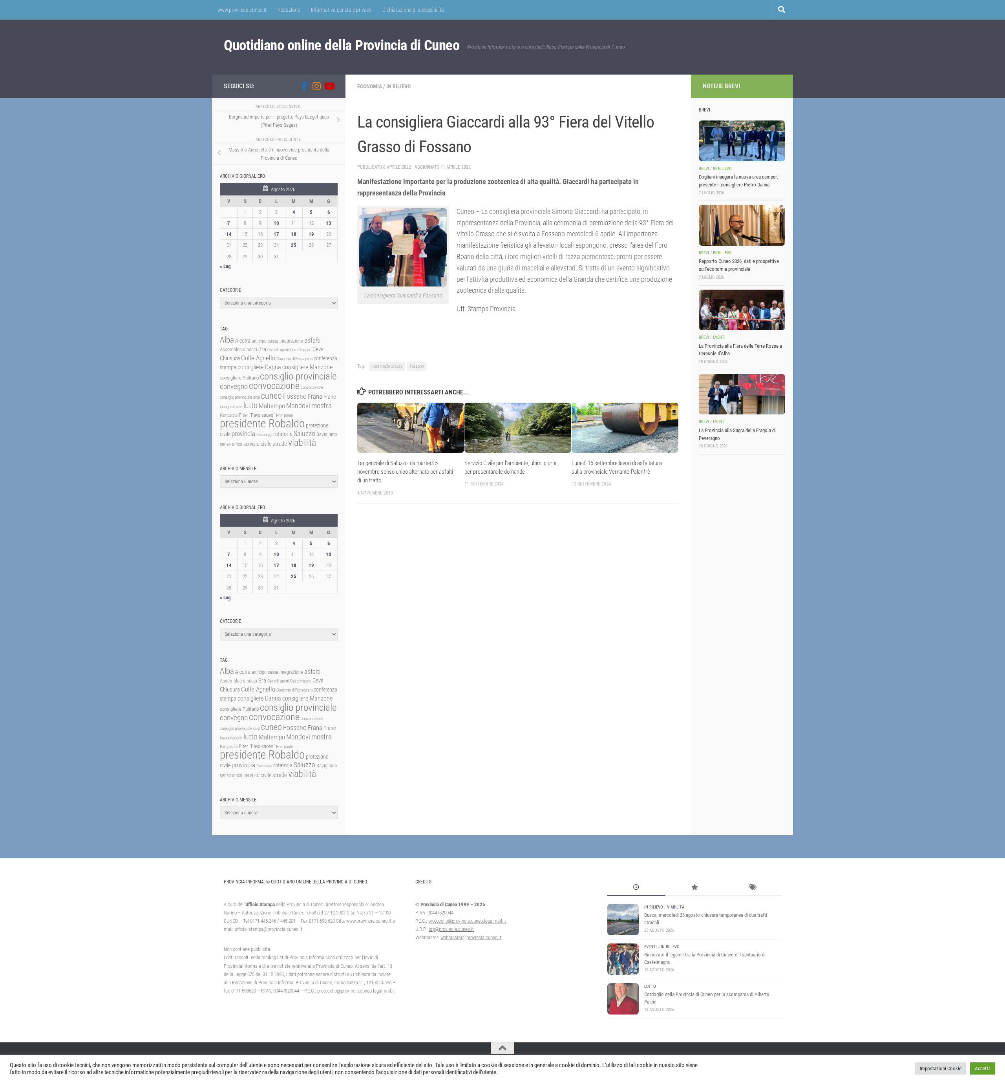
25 (293, 245)
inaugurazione (231, 406)
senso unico (231, 444)
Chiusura (230, 358)
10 (276, 223)
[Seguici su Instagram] (316, 86)
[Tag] (752, 888)
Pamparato (229, 415)
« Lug (225, 266)
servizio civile (257, 444)
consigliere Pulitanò (239, 378)
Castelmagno (300, 349)
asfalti (312, 340)
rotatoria (282, 434)
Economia (369, 86)
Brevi (704, 168)
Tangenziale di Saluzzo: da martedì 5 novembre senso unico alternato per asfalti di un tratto (405, 472)
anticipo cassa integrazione (277, 341)
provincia (243, 434)
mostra (321, 405)
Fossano (417, 366)
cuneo (271, 396)
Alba (227, 340)
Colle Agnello (258, 358)
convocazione (274, 385)
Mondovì (298, 405)
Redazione (289, 10)
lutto (250, 405)
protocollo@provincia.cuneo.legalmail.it (467, 921)
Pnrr (279, 415)
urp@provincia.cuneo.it (451, 929)
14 (229, 234)
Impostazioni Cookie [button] (940, 1068)
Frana (315, 396)
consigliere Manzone (307, 367)
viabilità (302, 442)
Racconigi (264, 434)
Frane (329, 397)
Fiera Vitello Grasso (386, 366)
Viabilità (675, 907)
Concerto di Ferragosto (294, 358)
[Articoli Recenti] (636, 888)
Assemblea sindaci (238, 349)
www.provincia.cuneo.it (242, 10)
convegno (234, 386)
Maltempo (272, 406)
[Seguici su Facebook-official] (304, 86)
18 (293, 234)
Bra (262, 349)
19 (311, 234)
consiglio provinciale (298, 376)
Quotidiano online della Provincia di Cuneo (341, 45)
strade (279, 443)
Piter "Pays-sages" (257, 415)
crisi (256, 397)
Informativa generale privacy (341, 10)
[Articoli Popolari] (694, 888)
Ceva (317, 349)
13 (328, 223)
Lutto (650, 986)
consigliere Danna (259, 367)
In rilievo (398, 86)
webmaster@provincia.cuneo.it (470, 937)
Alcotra (242, 341)
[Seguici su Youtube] (329, 86)
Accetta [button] (982, 1068)
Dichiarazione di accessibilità (413, 10)
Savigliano (326, 434)
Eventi (719, 337)
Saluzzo (304, 434)
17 (276, 234)
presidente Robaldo (262, 423)
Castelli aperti (278, 349)
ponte (288, 415)
